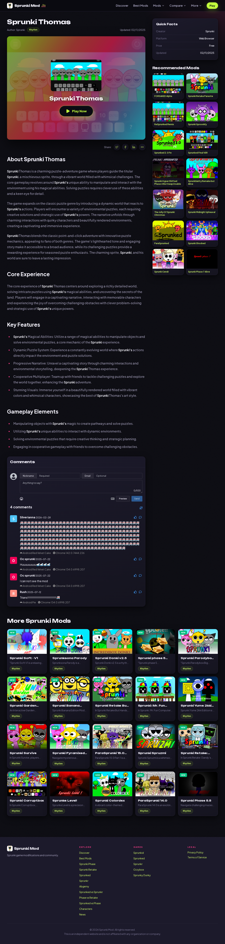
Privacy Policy (196, 852)
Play (212, 5)
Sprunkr (83, 880)
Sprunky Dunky (142, 875)
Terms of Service (197, 857)
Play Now (79, 111)
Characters (85, 908)
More (194, 5)
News (82, 914)
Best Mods (140, 5)
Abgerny (84, 886)
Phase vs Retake (88, 897)
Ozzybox (138, 869)
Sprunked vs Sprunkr (91, 892)
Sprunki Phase (87, 863)
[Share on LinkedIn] (134, 147)
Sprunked (85, 875)
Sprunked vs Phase (90, 903)
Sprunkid (138, 852)
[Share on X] (117, 147)
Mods (157, 5)
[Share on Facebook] (125, 147)
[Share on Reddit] (142, 147)
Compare (176, 5)
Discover (122, 5)
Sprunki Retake (88, 869)
